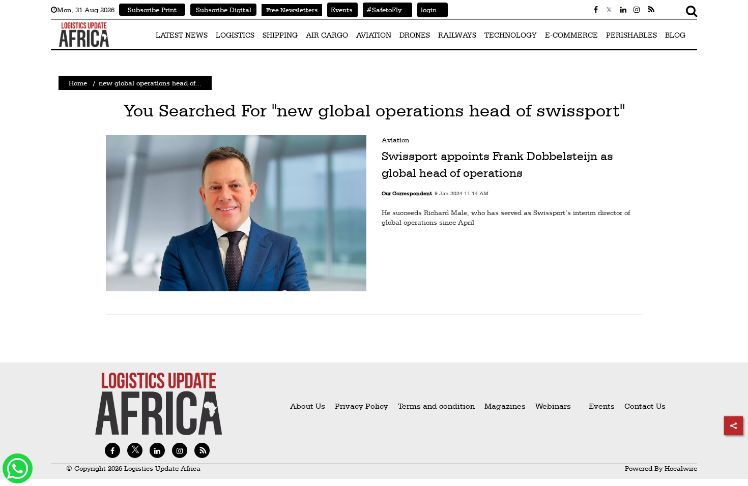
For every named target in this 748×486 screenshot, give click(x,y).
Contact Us (645, 406)
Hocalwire (681, 468)
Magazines (506, 406)
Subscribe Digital (223, 10)
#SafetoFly (382, 10)
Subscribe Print (152, 10)
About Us (307, 406)
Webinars (553, 406)
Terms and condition (437, 406)
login (427, 10)
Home (78, 83)
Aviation (395, 140)
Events (340, 10)
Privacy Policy (361, 406)
